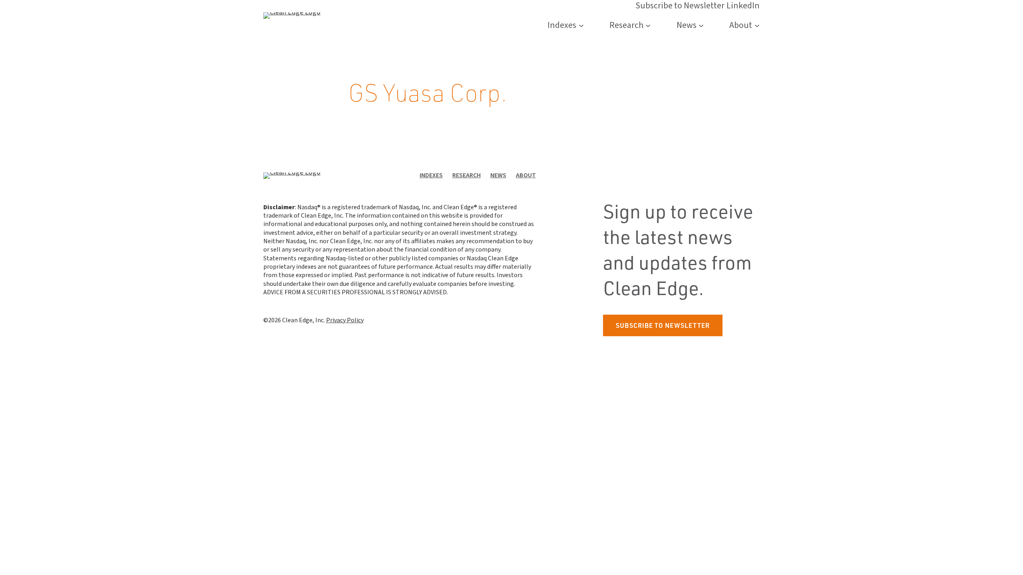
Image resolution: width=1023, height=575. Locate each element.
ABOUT (526, 175)
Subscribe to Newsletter (663, 325)
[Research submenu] (648, 25)
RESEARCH (466, 175)
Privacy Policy (345, 320)
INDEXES (431, 175)
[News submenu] (701, 25)
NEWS (498, 175)
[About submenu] (757, 25)
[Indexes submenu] (581, 25)
